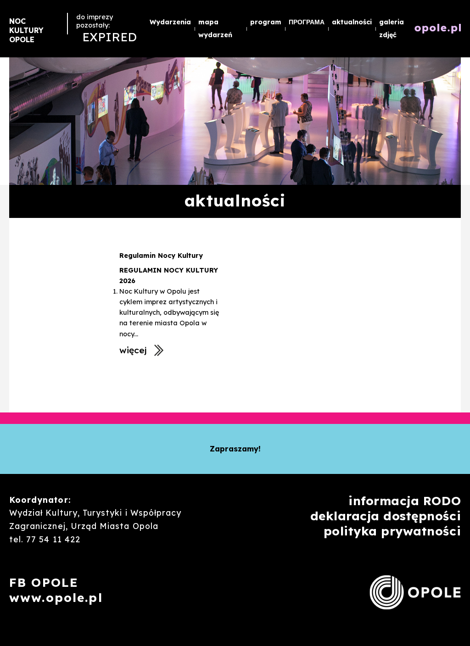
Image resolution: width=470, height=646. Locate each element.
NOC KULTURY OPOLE (26, 30)
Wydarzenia (170, 22)
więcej (132, 350)
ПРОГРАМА (307, 22)
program (265, 22)
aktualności (352, 22)
